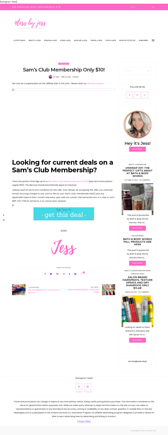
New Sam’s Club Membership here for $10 (68, 181)
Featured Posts (141, 271)
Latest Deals (19, 40)
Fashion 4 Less (50, 40)
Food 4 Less (111, 40)
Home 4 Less (65, 40)
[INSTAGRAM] (87, 386)
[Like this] (81, 274)
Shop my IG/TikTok (127, 40)
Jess (57, 77)
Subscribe (143, 40)
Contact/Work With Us (46, 7)
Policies (33, 7)
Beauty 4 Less (35, 40)
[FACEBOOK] (79, 386)
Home (14, 7)
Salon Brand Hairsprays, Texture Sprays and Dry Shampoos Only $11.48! (137, 283)
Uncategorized (137, 236)
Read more (137, 149)
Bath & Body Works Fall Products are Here (137, 242)
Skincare (142, 164)
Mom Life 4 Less (80, 40)
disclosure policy (95, 83)
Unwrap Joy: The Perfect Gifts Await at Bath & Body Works (138, 171)
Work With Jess (23, 7)
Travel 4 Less (96, 40)
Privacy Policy (84, 421)
